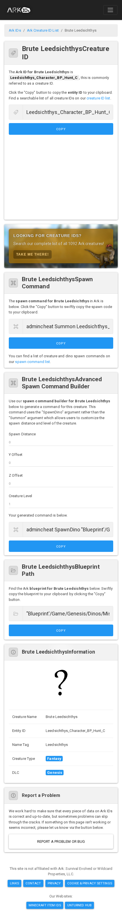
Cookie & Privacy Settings (89, 883)
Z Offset (16, 475)
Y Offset (15, 454)
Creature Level (20, 496)
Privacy (54, 883)
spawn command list (32, 362)
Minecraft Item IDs (45, 905)
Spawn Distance (22, 434)
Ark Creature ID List (43, 30)
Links (14, 883)
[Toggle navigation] (110, 10)
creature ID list (98, 98)
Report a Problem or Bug (61, 841)
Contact (33, 883)
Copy (61, 129)
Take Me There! (32, 254)
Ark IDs (15, 30)
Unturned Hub (79, 905)
